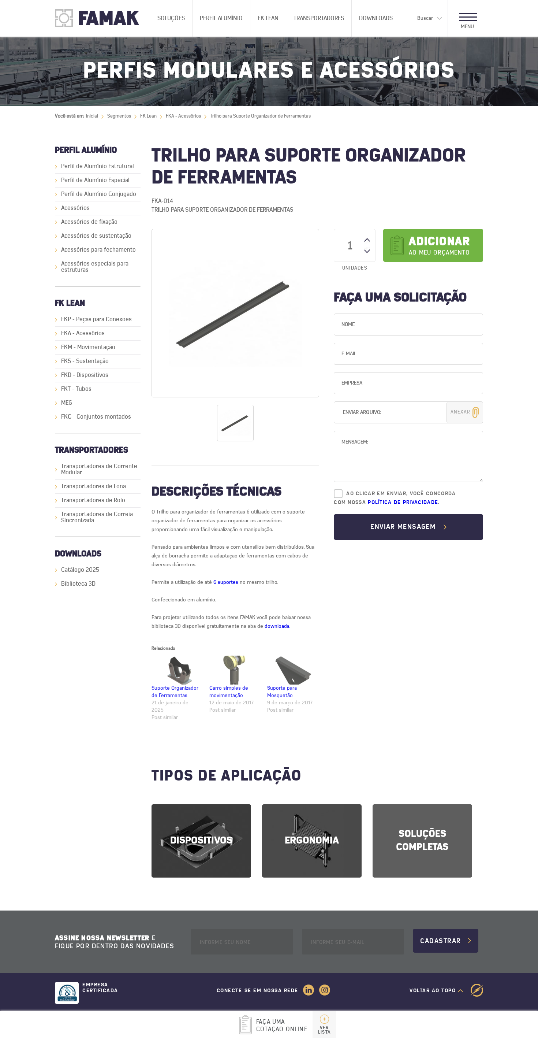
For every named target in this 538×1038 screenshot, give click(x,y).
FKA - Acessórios (183, 116)
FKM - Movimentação (88, 347)
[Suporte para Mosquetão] (292, 670)
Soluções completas (422, 840)
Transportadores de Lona (93, 486)
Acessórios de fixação (89, 222)
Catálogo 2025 (80, 570)
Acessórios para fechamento (98, 250)
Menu (467, 26)
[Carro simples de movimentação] (234, 670)
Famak (102, 18)
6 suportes (225, 582)
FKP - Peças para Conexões (96, 319)
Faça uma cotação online (291, 1026)
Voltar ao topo (433, 990)
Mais (367, 241)
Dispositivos (201, 841)
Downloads (376, 18)
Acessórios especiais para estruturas (94, 267)
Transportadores (319, 18)
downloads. (276, 626)
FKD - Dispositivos (84, 375)
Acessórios (75, 208)
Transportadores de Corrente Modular (99, 469)
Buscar (425, 18)
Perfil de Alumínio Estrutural (97, 166)
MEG (66, 403)
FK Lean (268, 18)
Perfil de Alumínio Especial (95, 180)
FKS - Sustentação (85, 361)
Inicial (92, 116)
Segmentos (119, 116)
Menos (367, 250)
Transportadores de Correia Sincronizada (97, 517)
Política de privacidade (403, 502)
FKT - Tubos (76, 389)
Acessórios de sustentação (96, 236)
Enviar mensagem (403, 527)
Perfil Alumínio (221, 18)
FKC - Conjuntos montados (96, 417)
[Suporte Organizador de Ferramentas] (177, 670)
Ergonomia (312, 841)
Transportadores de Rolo (93, 500)
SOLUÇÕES (171, 18)
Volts (476, 990)
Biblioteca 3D (78, 584)
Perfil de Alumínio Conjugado (98, 194)
